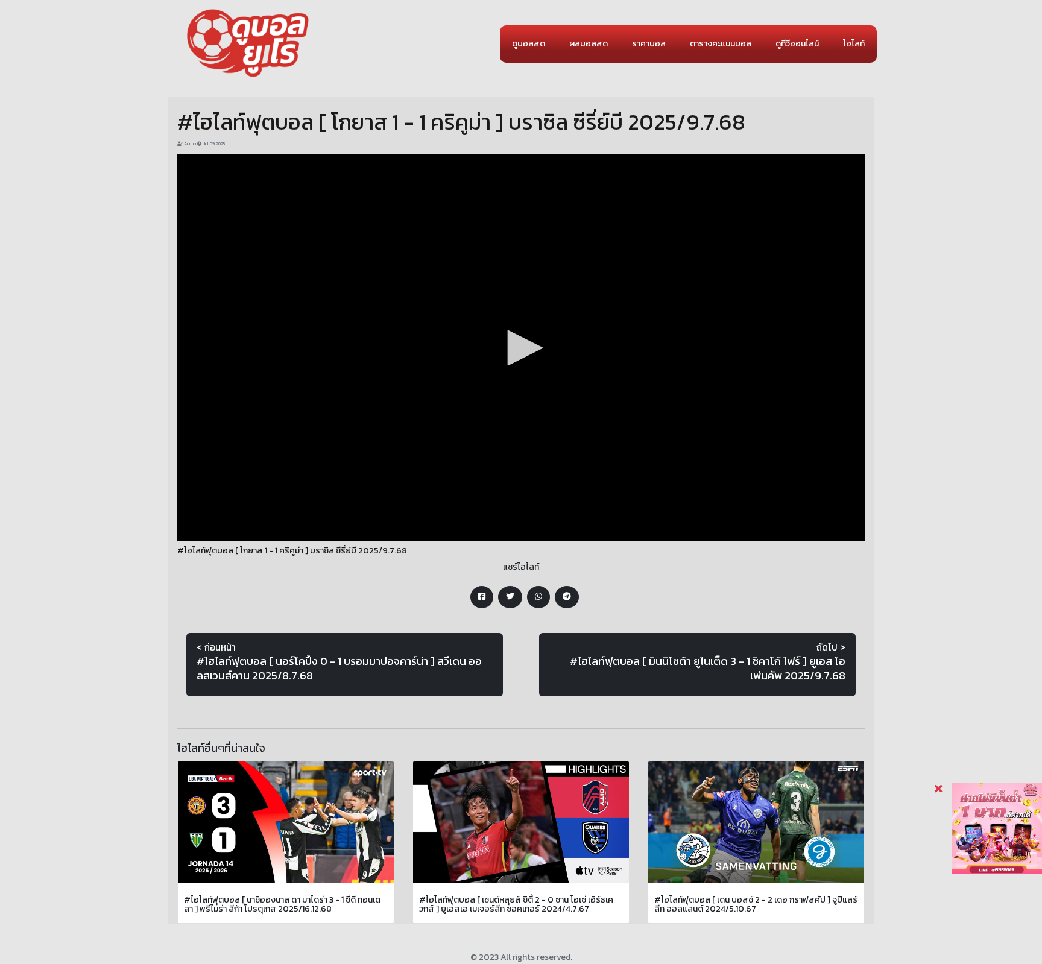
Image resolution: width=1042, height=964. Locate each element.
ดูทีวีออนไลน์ (797, 43)
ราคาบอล (649, 43)
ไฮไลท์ (854, 43)
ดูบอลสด (528, 43)
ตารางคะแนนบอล (720, 43)
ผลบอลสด (588, 43)
